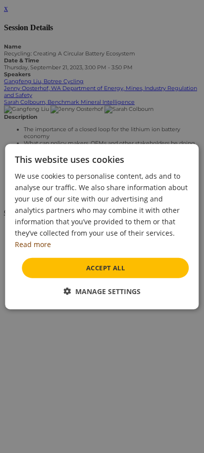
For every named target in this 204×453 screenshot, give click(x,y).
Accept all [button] (105, 267)
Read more (33, 244)
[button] (102, 291)
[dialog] (102, 226)
